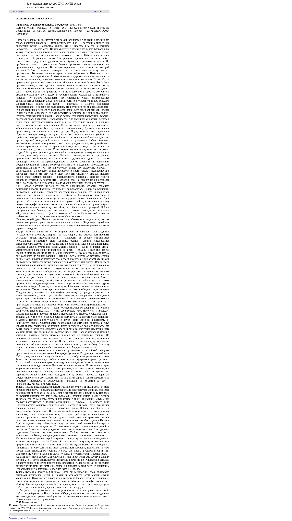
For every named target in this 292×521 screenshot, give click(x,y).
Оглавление (18, 11)
